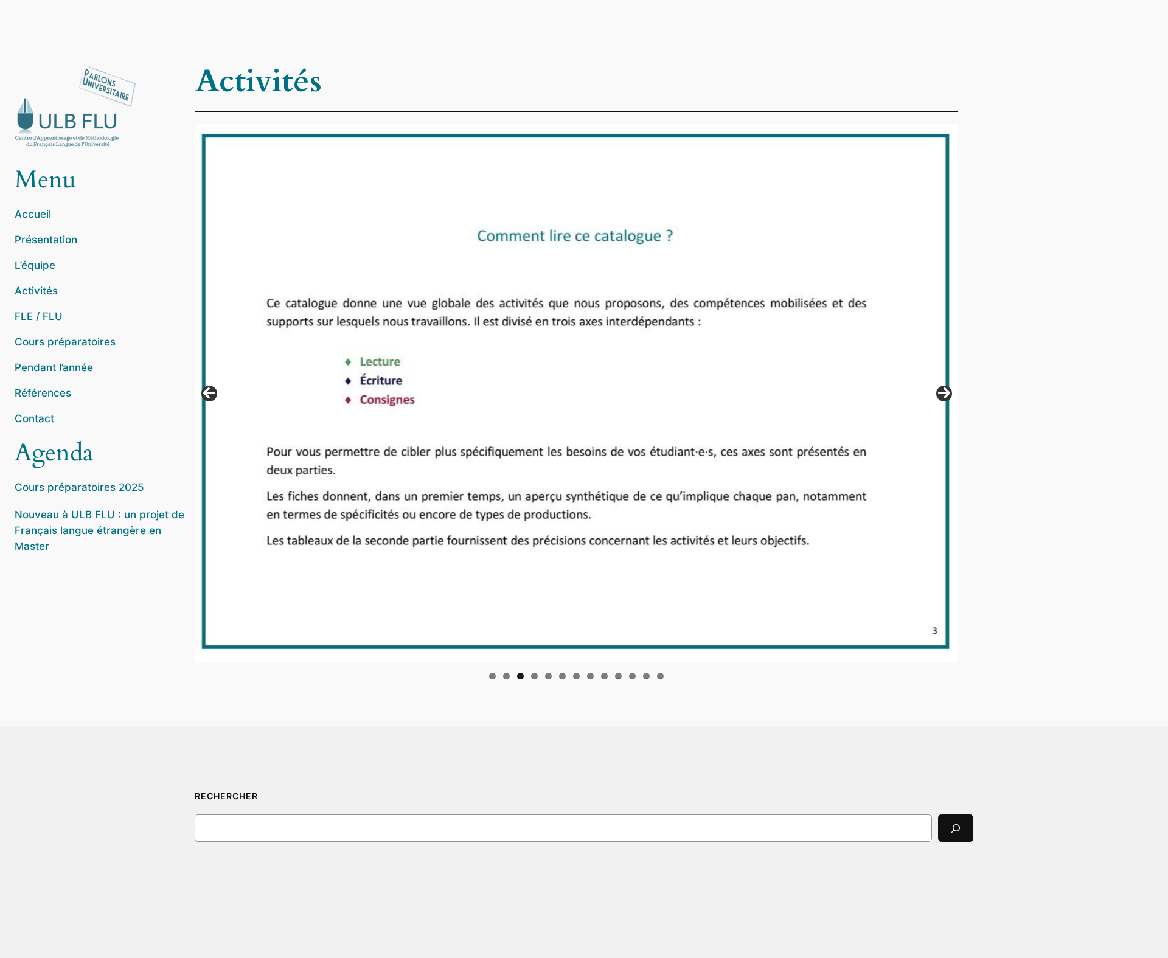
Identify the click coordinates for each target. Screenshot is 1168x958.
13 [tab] (660, 676)
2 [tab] (506, 676)
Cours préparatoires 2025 (79, 487)
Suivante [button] (944, 393)
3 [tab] (520, 676)
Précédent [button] (209, 393)
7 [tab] (576, 676)
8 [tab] (590, 676)
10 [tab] (618, 676)
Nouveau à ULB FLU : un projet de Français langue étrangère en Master (99, 530)
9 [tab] (604, 676)
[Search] (955, 828)
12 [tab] (647, 676)
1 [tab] (492, 676)
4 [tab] (534, 676)
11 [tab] (633, 676)
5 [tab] (548, 676)
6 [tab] (562, 676)
